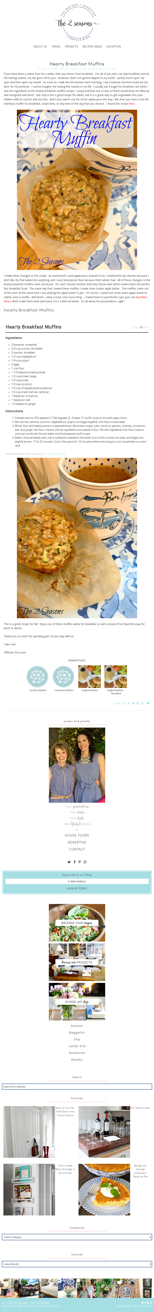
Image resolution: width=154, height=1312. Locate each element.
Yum (135, 327)
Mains (91, 68)
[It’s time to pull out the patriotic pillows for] (9, 1288)
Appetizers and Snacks (65, 68)
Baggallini (77, 1032)
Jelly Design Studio (46, 1305)
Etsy (77, 1039)
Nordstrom (77, 1053)
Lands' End (77, 1046)
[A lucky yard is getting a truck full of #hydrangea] (29, 1288)
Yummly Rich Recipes (54, 454)
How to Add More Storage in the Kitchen (65, 1169)
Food (83, 68)
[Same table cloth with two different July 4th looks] (125, 1288)
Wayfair (77, 1059)
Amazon (77, 1026)
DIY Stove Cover (140, 1107)
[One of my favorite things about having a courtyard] (106, 1288)
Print (146, 327)
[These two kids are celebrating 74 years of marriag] (86, 1288)
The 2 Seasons (77, 22)
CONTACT (77, 849)
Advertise (123, 1306)
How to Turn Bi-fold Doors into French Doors (65, 1111)
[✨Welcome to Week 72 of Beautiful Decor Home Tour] (67, 1288)
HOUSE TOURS (77, 835)
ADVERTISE (77, 842)
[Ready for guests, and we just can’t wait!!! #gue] (48, 1288)
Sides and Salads (106, 68)
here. (131, 103)
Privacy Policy (142, 1306)
